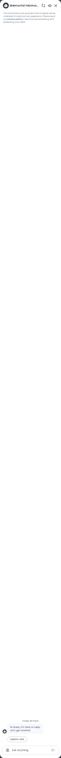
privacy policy (14, 19)
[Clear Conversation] (43, 5)
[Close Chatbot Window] (56, 5)
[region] (30, 377)
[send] (53, 750)
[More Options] (8, 750)
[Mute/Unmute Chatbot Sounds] (49, 5)
